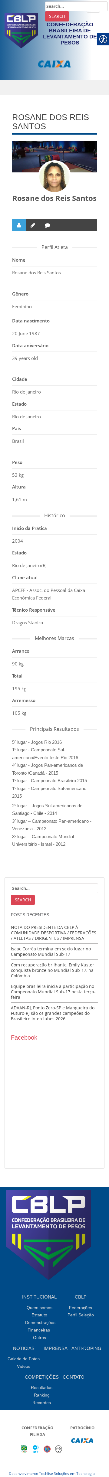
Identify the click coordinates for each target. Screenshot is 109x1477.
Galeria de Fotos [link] (24, 1358)
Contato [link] (73, 1377)
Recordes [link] (41, 1402)
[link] (21, 30)
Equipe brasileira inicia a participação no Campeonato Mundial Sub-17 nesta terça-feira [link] (53, 991)
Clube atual (25, 577)
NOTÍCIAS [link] (24, 1348)
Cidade (19, 379)
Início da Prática (29, 528)
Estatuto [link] (39, 1314)
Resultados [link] (41, 1387)
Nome (18, 260)
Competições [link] (42, 1377)
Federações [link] (80, 1307)
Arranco (20, 651)
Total (17, 676)
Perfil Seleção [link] (81, 1314)
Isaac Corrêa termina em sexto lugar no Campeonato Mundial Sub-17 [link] (51, 951)
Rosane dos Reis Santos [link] (54, 198)
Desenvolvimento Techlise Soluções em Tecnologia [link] (52, 1473)
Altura (19, 487)
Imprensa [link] (56, 1348)
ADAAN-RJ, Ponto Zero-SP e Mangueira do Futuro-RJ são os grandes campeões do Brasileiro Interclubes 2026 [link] (52, 1013)
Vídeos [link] (23, 1366)
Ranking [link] (42, 1395)
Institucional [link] (39, 1296)
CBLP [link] (81, 1296)
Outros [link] (39, 1337)
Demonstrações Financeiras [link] (40, 1326)
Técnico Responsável (34, 610)
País (16, 428)
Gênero (20, 294)
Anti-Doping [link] (86, 1348)
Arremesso (23, 700)
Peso (17, 462)
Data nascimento (31, 321)
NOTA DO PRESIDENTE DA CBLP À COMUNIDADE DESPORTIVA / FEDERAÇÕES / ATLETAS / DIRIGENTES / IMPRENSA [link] (53, 932)
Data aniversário (30, 345)
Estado (19, 404)
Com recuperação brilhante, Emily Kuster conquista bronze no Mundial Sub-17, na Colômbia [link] (52, 970)
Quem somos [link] (39, 1307)
